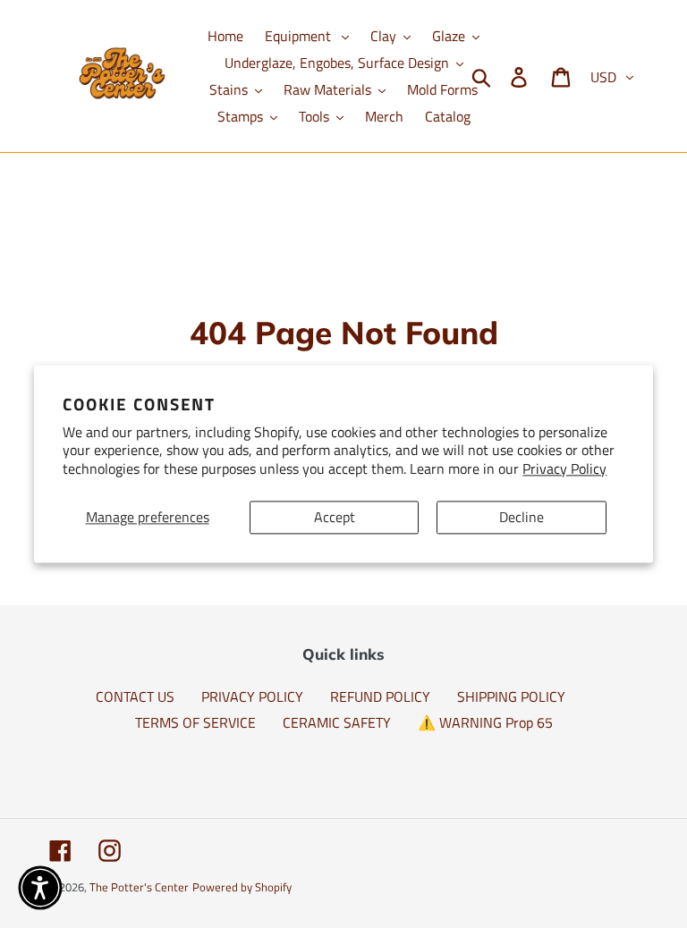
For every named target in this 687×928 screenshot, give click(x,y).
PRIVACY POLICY (252, 696)
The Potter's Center (139, 887)
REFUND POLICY (380, 696)
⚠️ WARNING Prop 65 (485, 722)
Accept (334, 516)
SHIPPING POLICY (511, 696)
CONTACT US (135, 696)
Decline (521, 516)
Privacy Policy (564, 469)
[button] (40, 887)
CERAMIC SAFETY (337, 722)
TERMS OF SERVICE (195, 722)
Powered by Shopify (242, 887)
